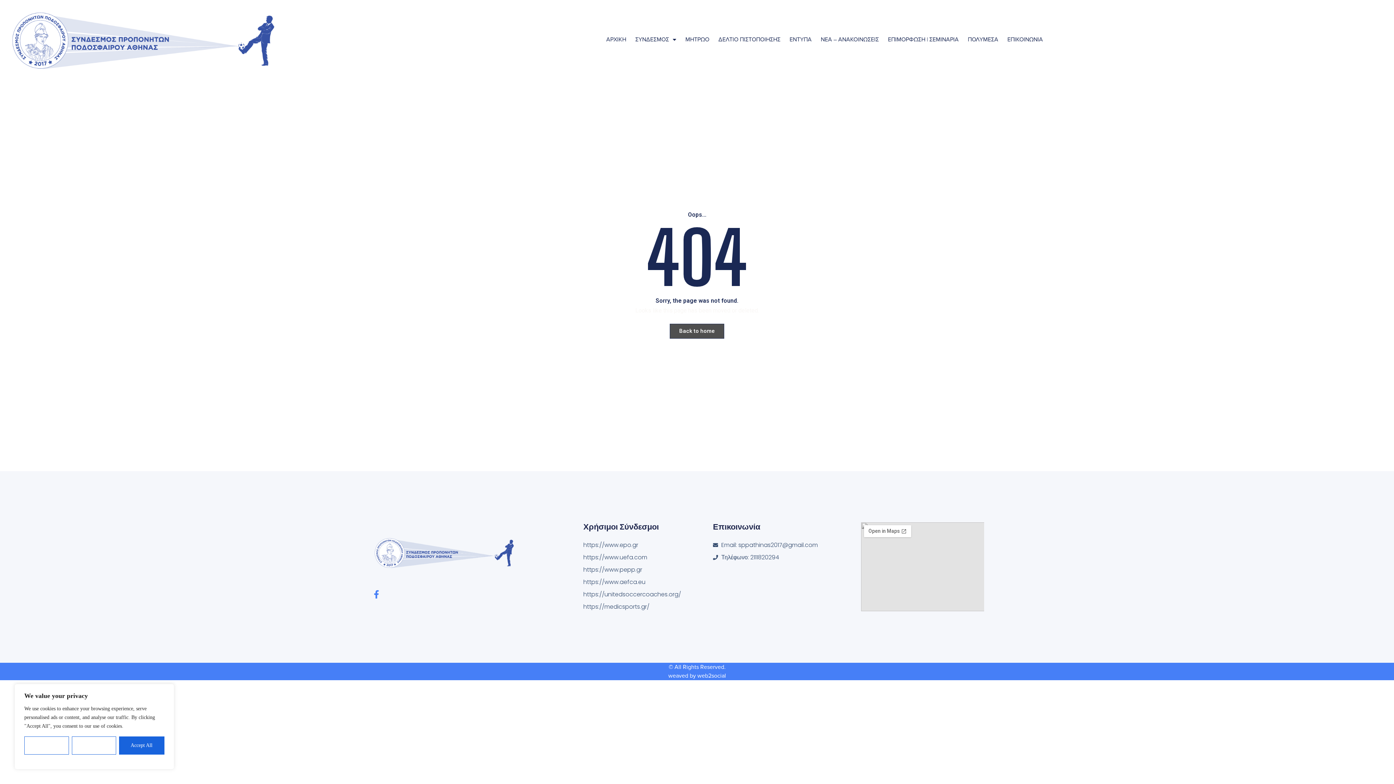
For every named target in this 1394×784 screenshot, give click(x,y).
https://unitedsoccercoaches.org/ (632, 594)
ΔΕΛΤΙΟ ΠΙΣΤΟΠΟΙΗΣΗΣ (749, 39)
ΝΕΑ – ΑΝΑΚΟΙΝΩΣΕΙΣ (850, 39)
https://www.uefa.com (615, 557)
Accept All (141, 745)
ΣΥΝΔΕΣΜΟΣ (652, 39)
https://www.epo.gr (610, 545)
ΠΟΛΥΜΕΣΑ (983, 39)
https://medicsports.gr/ (616, 607)
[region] (94, 726)
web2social (711, 675)
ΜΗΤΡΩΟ (697, 39)
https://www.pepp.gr (612, 569)
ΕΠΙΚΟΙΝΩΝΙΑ (1025, 39)
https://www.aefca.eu (614, 582)
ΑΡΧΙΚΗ (616, 39)
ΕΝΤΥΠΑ (801, 39)
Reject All (94, 745)
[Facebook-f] (376, 594)
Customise (46, 745)
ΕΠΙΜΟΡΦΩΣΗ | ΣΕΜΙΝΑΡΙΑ (923, 39)
